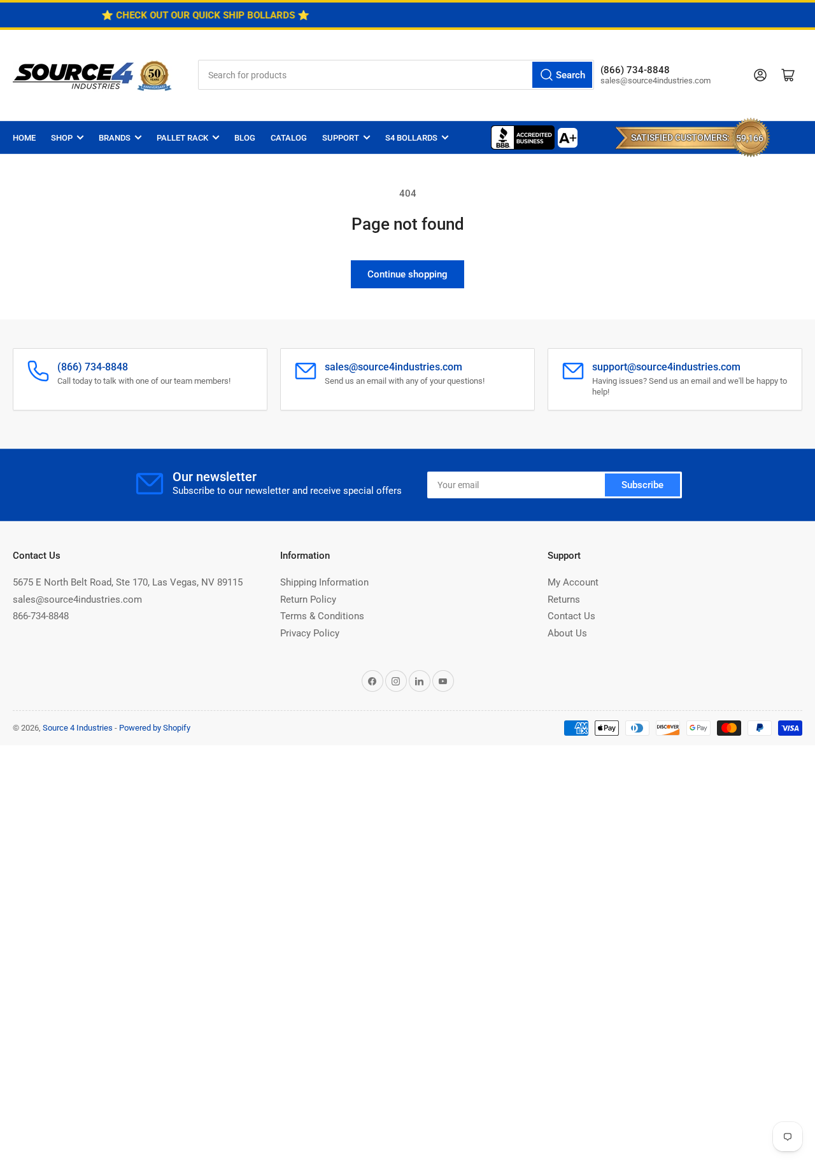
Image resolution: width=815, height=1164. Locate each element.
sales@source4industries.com (77, 599)
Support (340, 138)
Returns (564, 599)
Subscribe (642, 485)
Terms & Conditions (322, 616)
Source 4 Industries (78, 728)
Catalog (289, 138)
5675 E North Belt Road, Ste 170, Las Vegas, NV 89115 (128, 582)
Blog (244, 138)
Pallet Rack (182, 138)
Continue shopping (407, 274)
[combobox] (396, 75)
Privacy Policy (309, 633)
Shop (62, 138)
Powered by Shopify (154, 728)
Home (24, 138)
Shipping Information (324, 582)
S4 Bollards (411, 138)
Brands (115, 138)
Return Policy (308, 599)
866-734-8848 (41, 616)
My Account (573, 582)
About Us (567, 633)
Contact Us (571, 616)
